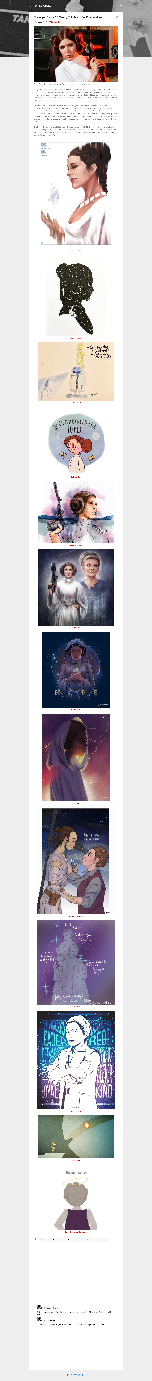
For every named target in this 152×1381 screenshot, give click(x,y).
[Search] (121, 6)
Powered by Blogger (77, 1375)
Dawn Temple (76, 403)
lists (69, 1240)
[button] (116, 17)
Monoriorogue (76, 250)
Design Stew (76, 1111)
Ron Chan (76, 1160)
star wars (89, 1240)
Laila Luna (83, 1232)
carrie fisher (53, 1240)
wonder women (102, 1240)
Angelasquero (76, 710)
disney (62, 1240)
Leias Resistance (71, 1232)
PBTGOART (76, 803)
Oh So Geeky (43, 5)
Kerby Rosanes (76, 338)
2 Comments (55, 22)
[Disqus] (76, 1272)
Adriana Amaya (76, 545)
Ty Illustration (76, 477)
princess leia (78, 1240)
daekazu (76, 628)
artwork (43, 1240)
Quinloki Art (76, 1007)
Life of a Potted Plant (76, 916)
